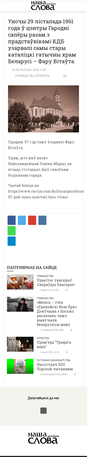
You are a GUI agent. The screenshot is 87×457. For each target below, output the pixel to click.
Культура (43, 75)
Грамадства (24, 75)
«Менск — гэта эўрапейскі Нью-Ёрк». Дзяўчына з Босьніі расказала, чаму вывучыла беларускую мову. (57, 313)
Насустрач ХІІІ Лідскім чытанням (55, 366)
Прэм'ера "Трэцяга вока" (54, 344)
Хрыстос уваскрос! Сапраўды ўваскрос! (56, 282)
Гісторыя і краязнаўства (53, 360)
